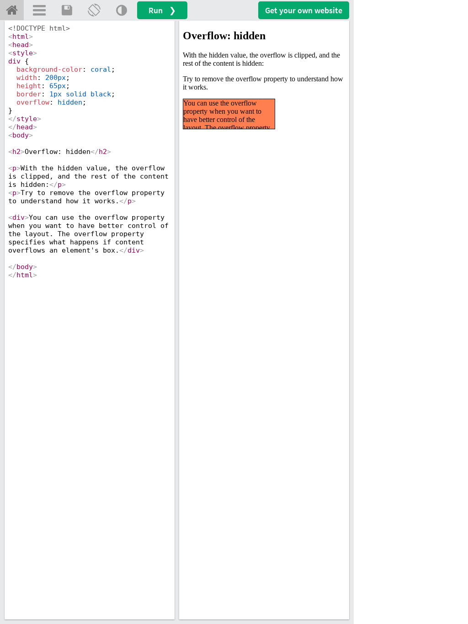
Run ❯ (162, 10)
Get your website (303, 10)
